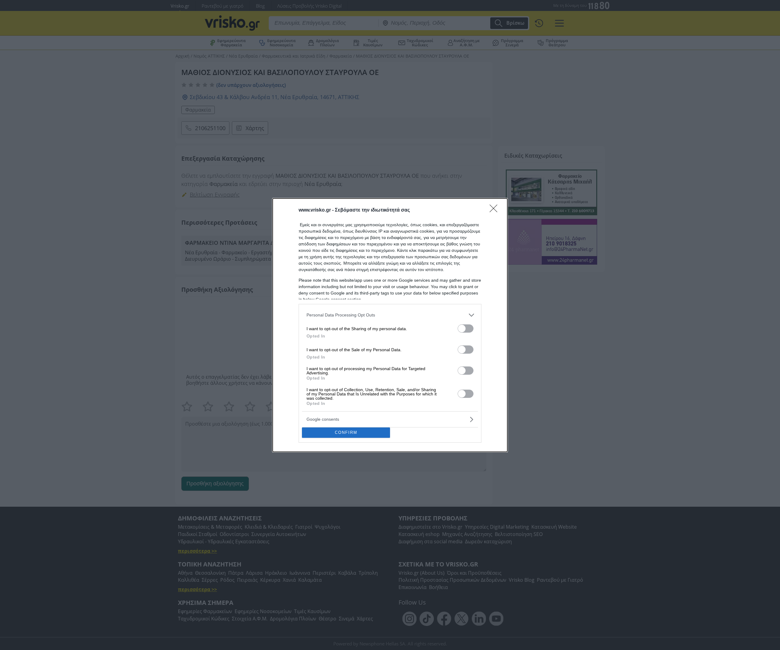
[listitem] (390, 315)
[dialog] (390, 325)
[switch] (465, 328)
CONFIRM (346, 432)
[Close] (495, 210)
